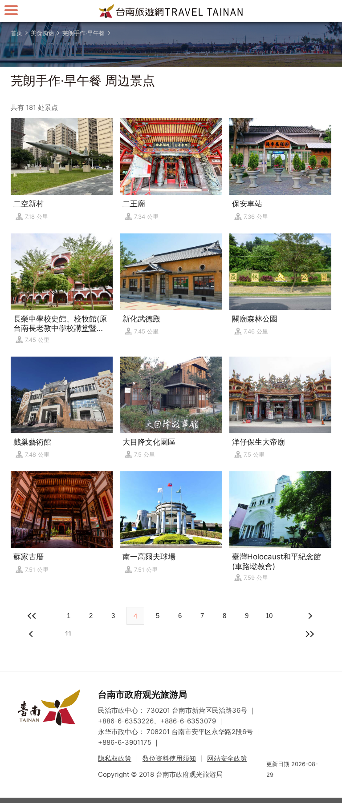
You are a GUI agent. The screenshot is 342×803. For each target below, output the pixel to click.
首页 (16, 32)
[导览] (11, 10)
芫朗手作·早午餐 (83, 32)
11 (68, 634)
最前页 (32, 616)
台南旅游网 (171, 11)
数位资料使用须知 (169, 758)
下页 (32, 634)
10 (269, 615)
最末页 (310, 634)
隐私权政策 (114, 758)
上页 (310, 616)
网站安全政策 (227, 758)
